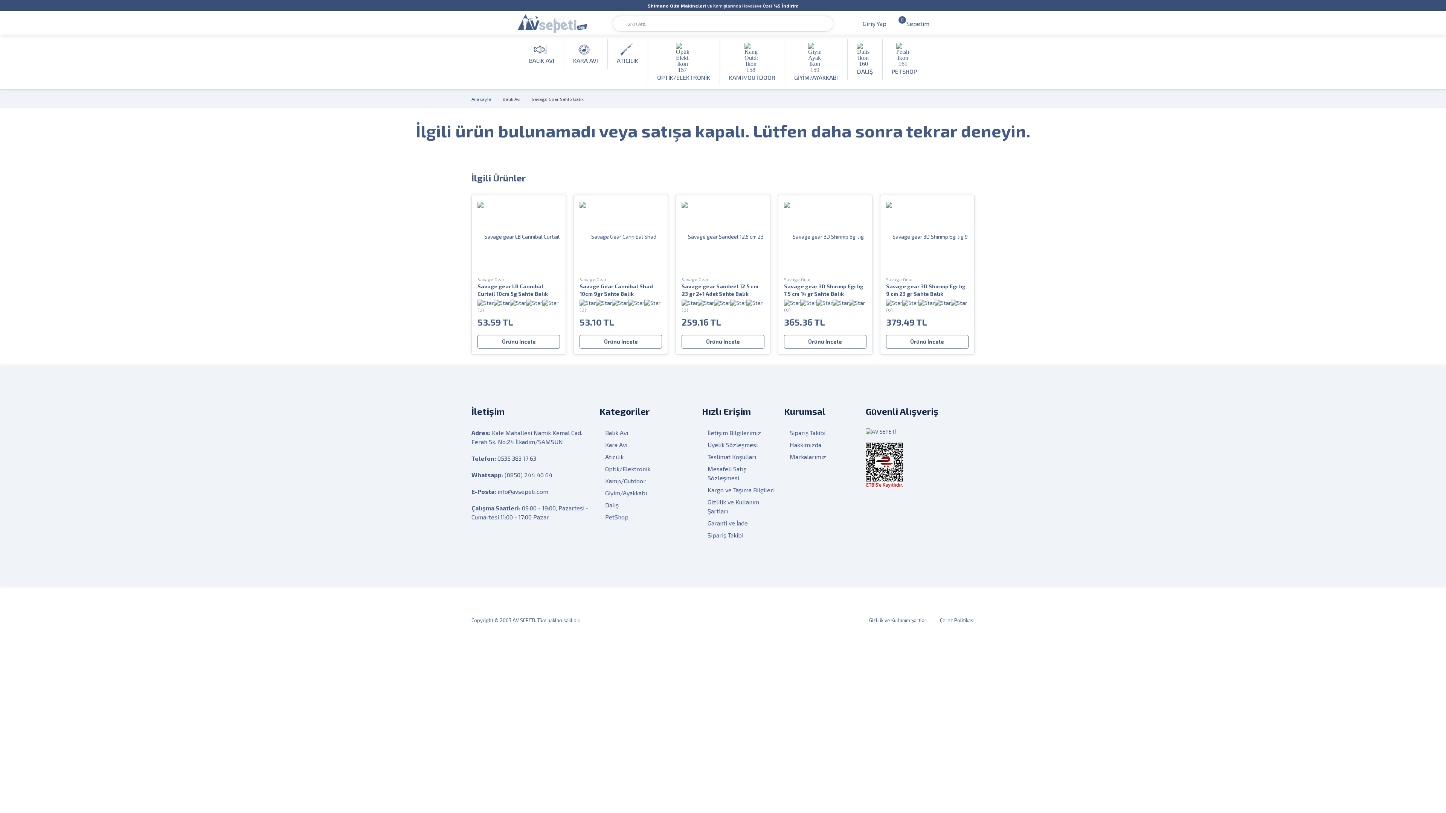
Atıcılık (614, 456)
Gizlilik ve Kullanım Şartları (733, 506)
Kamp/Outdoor (625, 480)
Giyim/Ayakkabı (626, 492)
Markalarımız (808, 456)
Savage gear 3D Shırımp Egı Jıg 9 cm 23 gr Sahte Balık (926, 290)
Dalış (612, 505)
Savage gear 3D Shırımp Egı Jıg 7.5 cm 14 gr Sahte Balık (823, 290)
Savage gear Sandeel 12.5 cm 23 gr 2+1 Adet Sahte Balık (720, 290)
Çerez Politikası (957, 620)
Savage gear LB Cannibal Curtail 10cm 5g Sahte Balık (512, 290)
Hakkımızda (805, 444)
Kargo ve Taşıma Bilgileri (741, 489)
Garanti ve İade (728, 523)
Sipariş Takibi (725, 535)
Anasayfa (481, 99)
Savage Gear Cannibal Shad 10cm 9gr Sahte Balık (616, 290)
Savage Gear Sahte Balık (558, 99)
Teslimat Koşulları (732, 456)
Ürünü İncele (519, 341)
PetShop (616, 517)
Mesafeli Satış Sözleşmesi (727, 473)
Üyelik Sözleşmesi (733, 444)
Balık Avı (511, 99)
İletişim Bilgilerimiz (734, 432)
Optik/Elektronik (627, 468)
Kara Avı (616, 444)
